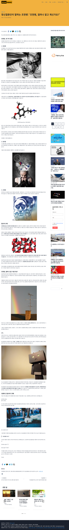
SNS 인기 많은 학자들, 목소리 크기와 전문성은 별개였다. (57, 202)
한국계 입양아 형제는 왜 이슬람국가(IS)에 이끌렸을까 (23, 501)
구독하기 (55, 227)
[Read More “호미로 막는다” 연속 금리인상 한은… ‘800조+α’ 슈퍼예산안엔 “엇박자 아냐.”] (58, 161)
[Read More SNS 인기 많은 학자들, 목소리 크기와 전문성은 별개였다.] (58, 195)
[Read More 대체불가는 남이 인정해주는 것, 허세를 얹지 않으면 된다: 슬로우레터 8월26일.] (58, 253)
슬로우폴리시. (53, 98)
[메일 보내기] (18, 31)
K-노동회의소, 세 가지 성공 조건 (57, 245)
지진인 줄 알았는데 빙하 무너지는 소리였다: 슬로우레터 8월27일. (58, 186)
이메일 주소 (54, 212)
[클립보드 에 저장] (20, 31)
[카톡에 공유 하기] (13, 31)
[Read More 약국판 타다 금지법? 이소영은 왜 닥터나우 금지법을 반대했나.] (58, 270)
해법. (50, 2)
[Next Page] (62, 127)
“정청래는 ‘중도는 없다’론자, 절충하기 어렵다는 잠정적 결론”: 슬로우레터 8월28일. (57, 116)
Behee (2, 17)
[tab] (24, 513)
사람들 (2, 11)
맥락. (58, 274)
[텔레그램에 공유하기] (15, 31)
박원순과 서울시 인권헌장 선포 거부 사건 (38, 501)
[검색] (61, 288)
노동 (51, 242)
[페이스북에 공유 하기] (8, 31)
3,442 (58, 127)
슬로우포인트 (53, 199)
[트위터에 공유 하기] (11, 31)
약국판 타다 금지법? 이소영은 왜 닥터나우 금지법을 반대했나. (57, 278)
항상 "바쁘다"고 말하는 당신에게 (8, 500)
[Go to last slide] (4, 501)
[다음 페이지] (43, 501)
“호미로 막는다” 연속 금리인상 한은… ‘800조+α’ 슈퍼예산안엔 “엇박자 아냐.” (58, 169)
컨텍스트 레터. (55, 113)
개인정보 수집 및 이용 (59, 223)
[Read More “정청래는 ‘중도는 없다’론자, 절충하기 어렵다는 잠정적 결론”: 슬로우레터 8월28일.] (58, 108)
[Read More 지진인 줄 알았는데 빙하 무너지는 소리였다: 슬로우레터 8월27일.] (58, 178)
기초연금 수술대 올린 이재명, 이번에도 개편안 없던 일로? (57, 100)
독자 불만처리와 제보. (60, 527)
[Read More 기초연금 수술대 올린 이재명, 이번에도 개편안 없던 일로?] (58, 93)
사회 (4, 11)
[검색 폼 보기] (67, 2)
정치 (51, 113)
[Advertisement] (58, 69)
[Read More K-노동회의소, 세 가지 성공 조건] (58, 238)
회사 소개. (12, 523)
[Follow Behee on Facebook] (2, 474)
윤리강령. (54, 527)
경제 (56, 274)
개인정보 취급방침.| (48, 527)
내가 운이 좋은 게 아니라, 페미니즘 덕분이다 (10, 479)
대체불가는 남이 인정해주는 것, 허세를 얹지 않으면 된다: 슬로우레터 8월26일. (57, 261)
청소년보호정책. (40, 527)
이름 (53, 217)
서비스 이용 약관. (32, 527)
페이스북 (41, 471)
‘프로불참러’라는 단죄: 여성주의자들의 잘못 (37, 479)
